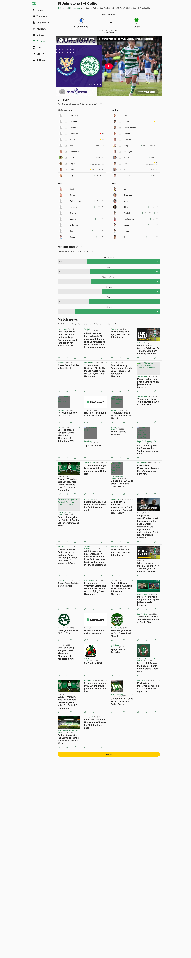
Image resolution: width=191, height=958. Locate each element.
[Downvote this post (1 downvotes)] (146, 358)
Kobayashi (128, 195)
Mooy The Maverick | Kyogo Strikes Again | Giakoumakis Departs (148, 383)
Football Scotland (87, 330)
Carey (72, 157)
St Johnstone (74, 8)
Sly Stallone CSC (93, 445)
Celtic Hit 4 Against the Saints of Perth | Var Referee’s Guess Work (148, 449)
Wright (72, 163)
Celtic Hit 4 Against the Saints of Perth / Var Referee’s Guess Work (68, 521)
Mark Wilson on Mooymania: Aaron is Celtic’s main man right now (148, 469)
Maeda (126, 169)
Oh (125, 237)
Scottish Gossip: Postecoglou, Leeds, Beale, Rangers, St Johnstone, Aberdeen (122, 371)
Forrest (126, 231)
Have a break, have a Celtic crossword (95, 414)
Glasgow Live (62, 329)
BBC (112, 363)
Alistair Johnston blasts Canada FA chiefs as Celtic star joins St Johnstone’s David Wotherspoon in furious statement (95, 340)
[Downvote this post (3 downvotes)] (67, 494)
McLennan (74, 169)
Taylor (126, 122)
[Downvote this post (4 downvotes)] (146, 542)
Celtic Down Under (88, 442)
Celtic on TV (141, 343)
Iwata (126, 201)
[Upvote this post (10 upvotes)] (85, 422)
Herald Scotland (89, 463)
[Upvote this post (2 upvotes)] (138, 358)
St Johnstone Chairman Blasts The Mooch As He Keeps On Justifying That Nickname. (95, 371)
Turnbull (127, 213)
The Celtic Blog (89, 363)
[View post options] (79, 329)
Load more (109, 754)
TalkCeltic (61, 363)
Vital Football (88, 499)
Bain (125, 189)
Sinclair (73, 189)
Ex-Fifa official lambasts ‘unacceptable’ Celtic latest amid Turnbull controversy (122, 507)
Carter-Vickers (130, 128)
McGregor (128, 151)
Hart (125, 116)
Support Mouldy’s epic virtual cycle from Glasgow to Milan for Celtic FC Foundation (67, 485)
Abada (126, 225)
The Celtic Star (142, 463)
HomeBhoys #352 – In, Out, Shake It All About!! (121, 415)
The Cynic (61, 410)
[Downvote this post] (67, 358)
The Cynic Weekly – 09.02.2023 (68, 414)
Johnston (127, 140)
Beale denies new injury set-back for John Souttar (120, 334)
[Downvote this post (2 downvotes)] (93, 422)
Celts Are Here (142, 376)
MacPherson (75, 151)
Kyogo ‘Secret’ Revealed (118, 433)
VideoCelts (114, 329)
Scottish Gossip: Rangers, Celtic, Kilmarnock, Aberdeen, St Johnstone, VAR (66, 435)
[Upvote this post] (59, 358)
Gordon (73, 195)
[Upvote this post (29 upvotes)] (138, 542)
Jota (125, 163)
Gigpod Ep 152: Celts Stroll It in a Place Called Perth (122, 484)
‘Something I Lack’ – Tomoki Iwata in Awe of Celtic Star (148, 402)
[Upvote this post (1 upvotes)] (138, 422)
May (71, 175)
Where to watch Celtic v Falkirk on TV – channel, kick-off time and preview (148, 349)
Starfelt (127, 134)
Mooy (126, 145)
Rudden (73, 237)
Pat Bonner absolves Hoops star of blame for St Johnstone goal (95, 506)
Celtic (60, 8)
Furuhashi (127, 175)
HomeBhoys (115, 410)
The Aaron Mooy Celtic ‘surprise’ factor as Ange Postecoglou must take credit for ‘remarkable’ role (67, 338)
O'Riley (126, 207)
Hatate (126, 157)
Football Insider (116, 499)
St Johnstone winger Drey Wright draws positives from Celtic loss (95, 469)
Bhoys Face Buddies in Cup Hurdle (68, 366)
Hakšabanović (129, 219)
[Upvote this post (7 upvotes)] (59, 494)
